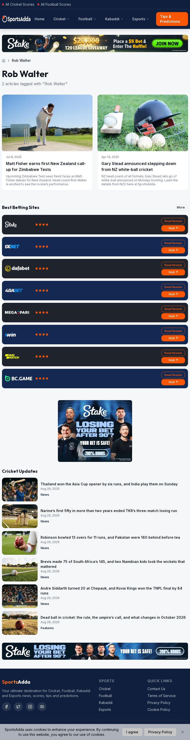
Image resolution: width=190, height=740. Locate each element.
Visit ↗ (173, 228)
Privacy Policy (158, 702)
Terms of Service (161, 696)
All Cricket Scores (19, 4)
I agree (132, 732)
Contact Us (156, 689)
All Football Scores (56, 4)
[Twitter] (18, 706)
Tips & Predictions (170, 18)
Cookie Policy (158, 709)
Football (85, 19)
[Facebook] (6, 706)
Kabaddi (112, 19)
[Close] (182, 732)
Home (40, 19)
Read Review (173, 221)
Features (47, 628)
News (45, 494)
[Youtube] (42, 706)
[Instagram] (30, 706)
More (181, 207)
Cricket (59, 19)
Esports (138, 19)
